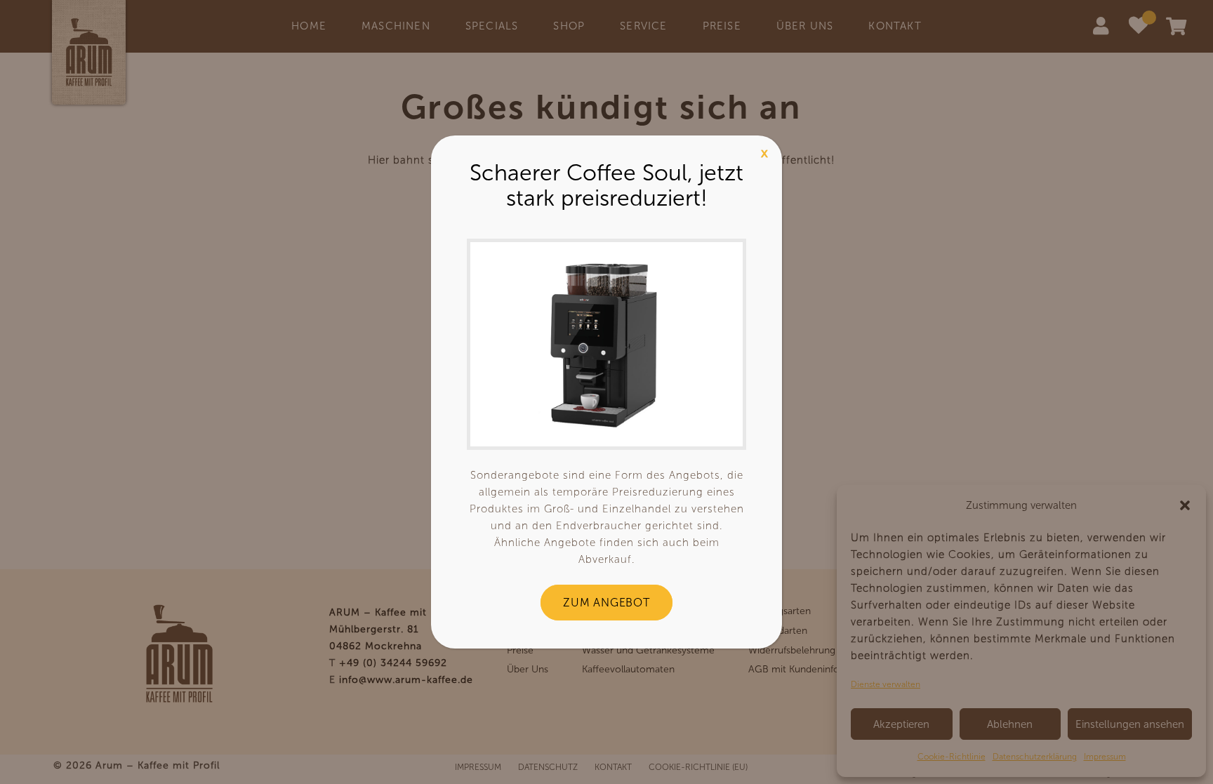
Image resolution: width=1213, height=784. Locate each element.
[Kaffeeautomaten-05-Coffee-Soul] (606, 344)
